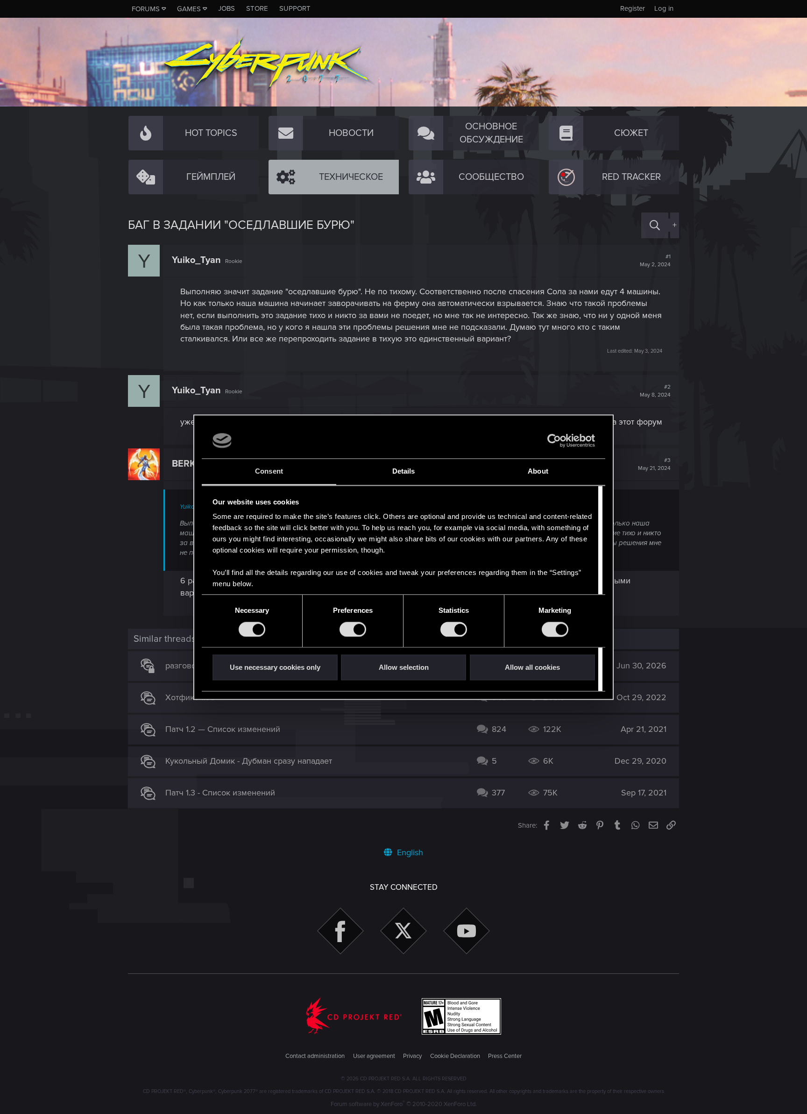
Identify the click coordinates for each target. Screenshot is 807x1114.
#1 (655, 260)
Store (257, 8)
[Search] (654, 225)
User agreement (374, 1056)
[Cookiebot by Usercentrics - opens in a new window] (554, 440)
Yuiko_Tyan (196, 260)
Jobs (226, 8)
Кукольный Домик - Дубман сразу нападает (248, 761)
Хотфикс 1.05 (190, 697)
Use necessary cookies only (275, 668)
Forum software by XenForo (404, 1104)
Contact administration (315, 1056)
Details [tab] (403, 471)
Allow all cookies (532, 668)
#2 (655, 390)
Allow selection (404, 668)
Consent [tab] (269, 471)
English (409, 852)
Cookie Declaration (455, 1056)
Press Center (505, 1056)
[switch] (353, 629)
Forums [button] (146, 9)
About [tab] (538, 471)
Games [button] (189, 9)
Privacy (412, 1056)
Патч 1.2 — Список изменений (222, 729)
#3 (654, 464)
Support (295, 8)
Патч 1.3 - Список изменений (220, 793)
